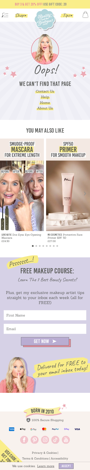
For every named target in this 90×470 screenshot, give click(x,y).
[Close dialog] (75, 179)
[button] (45, 249)
